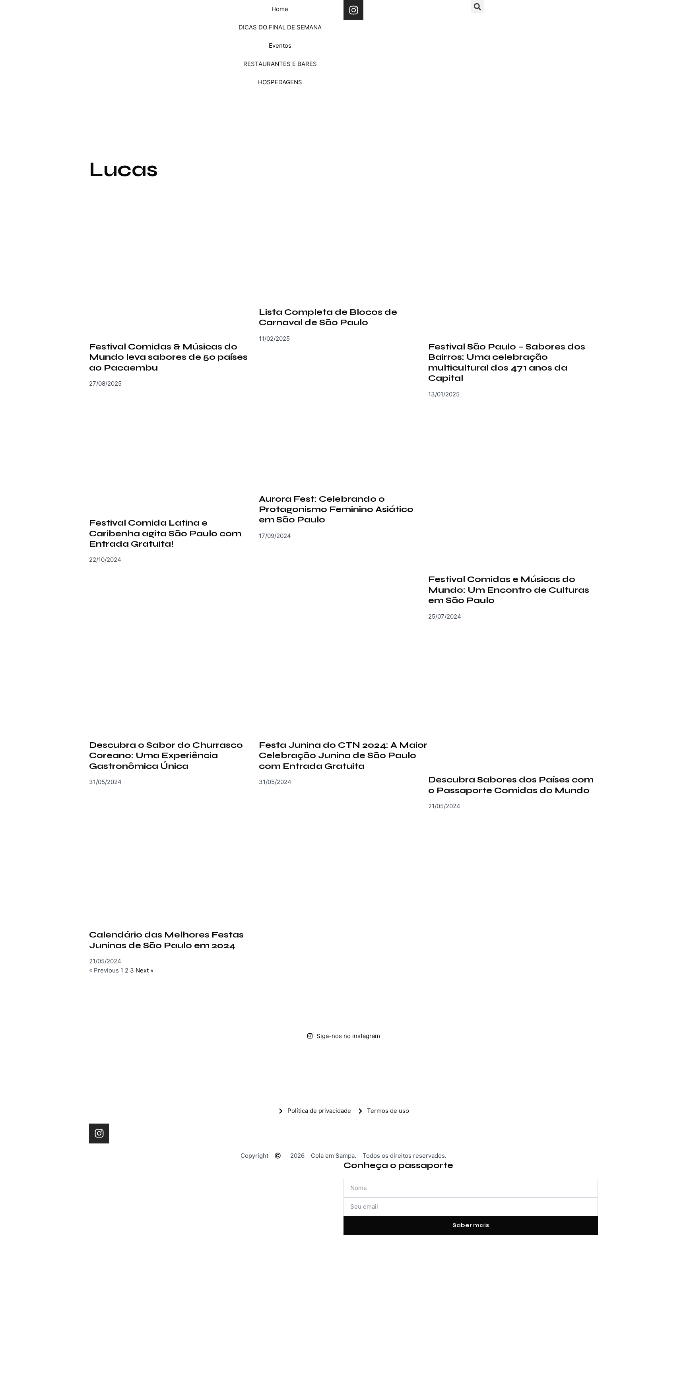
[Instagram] (353, 10)
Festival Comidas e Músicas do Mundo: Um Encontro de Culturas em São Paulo (508, 590)
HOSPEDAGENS (280, 82)
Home (280, 9)
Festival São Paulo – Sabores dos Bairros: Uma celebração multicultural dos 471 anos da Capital (506, 362)
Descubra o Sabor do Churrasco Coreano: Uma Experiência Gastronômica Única (166, 755)
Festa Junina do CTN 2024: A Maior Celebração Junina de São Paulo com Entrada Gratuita (343, 755)
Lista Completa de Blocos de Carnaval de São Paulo (328, 317)
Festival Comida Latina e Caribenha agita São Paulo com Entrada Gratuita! (165, 533)
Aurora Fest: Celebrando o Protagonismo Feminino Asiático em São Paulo (336, 509)
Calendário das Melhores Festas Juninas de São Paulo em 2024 (166, 940)
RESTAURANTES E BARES (280, 64)
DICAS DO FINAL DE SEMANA (280, 27)
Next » (144, 970)
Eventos (280, 45)
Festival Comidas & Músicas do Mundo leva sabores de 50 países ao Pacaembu (168, 357)
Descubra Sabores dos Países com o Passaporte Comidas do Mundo (511, 784)
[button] (477, 6)
